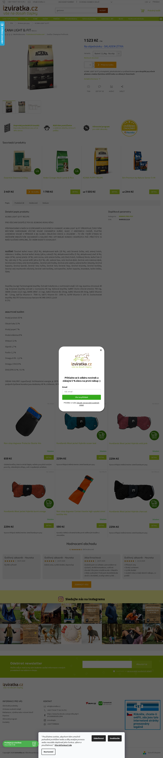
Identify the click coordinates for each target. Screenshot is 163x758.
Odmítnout (99, 738)
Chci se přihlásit (81, 397)
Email (64, 387)
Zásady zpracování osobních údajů (88, 404)
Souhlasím (115, 738)
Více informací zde (63, 745)
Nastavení (48, 751)
